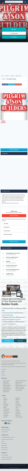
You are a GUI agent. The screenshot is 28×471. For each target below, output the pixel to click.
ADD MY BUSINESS (5, 429)
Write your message (8, 234)
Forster (17, 409)
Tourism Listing (6, 380)
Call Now (14, 37)
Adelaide (17, 399)
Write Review (14, 33)
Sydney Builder (6, 390)
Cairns (17, 407)
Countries (3, 369)
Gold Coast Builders (20, 388)
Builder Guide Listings (14, 467)
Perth (5, 401)
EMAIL (14, 29)
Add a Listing (5, 84)
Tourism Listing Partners (21, 380)
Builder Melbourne (7, 388)
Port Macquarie (19, 416)
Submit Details (14, 241)
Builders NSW (6, 383)
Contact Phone (7, 230)
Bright (5, 407)
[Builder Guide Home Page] (9, 356)
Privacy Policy (4, 449)
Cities (2, 373)
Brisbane (5, 399)
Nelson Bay (6, 404)
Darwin (17, 401)
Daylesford (6, 410)
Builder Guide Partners (6, 459)
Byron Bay (18, 404)
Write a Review (14, 149)
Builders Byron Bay (20, 387)
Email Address (7, 227)
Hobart (5, 402)
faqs (6, 447)
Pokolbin (5, 416)
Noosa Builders (19, 390)
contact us (12, 437)
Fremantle (6, 413)
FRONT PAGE (4, 431)
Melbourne (18, 398)
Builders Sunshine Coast (21, 385)
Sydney (5, 398)
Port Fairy (18, 412)
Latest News (4, 443)
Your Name (6, 223)
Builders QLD (18, 383)
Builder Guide (6, 391)
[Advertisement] (14, 61)
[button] (3, 106)
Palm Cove (18, 415)
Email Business (18, 84)
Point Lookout (7, 412)
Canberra (18, 402)
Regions (3, 371)
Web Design (4, 445)
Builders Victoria (19, 382)
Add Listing (20, 340)
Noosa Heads (18, 405)
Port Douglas (6, 409)
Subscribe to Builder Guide (7, 439)
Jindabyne (6, 405)
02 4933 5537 (6, 23)
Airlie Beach (18, 413)
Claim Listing (11, 84)
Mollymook (6, 415)
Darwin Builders (6, 387)
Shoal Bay (18, 410)
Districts (3, 375)
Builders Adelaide (7, 385)
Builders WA (5, 382)
